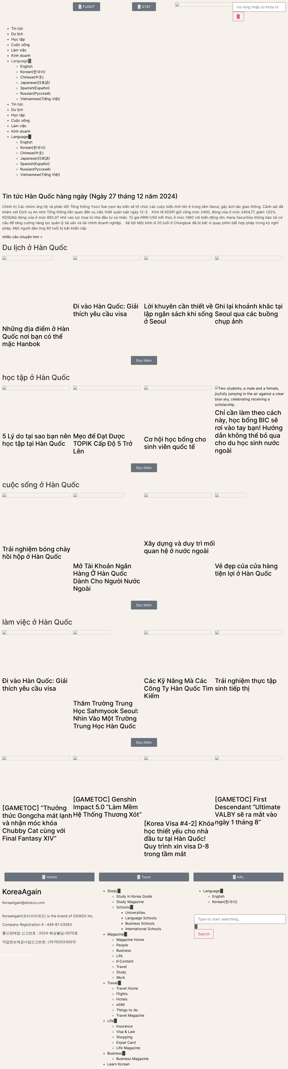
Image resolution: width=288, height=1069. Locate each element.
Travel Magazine (130, 1015)
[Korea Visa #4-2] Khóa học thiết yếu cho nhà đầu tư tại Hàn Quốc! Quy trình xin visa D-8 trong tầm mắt (179, 838)
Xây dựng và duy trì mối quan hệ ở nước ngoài (179, 547)
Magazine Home (130, 939)
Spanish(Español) (35, 88)
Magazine (115, 934)
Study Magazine (130, 901)
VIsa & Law (125, 1031)
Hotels (121, 999)
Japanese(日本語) (35, 82)
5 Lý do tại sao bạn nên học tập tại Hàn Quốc (36, 440)
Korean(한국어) (32, 71)
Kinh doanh (20, 55)
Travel (121, 966)
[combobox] (240, 919)
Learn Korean (118, 1064)
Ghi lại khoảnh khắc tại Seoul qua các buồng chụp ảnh (249, 313)
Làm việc (19, 50)
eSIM (120, 1004)
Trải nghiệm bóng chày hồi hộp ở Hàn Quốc (36, 553)
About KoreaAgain (17, 955)
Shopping (124, 1037)
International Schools (143, 928)
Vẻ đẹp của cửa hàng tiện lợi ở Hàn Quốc (246, 569)
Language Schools (141, 918)
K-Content (124, 961)
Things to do (127, 1010)
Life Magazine (128, 1048)
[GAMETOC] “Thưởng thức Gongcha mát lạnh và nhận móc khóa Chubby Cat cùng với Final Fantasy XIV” (37, 823)
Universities (135, 912)
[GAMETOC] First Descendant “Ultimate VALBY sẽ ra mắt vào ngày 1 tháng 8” (247, 810)
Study (112, 891)
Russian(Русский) (35, 93)
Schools (123, 907)
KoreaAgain (21, 891)
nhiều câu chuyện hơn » (22, 236)
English (26, 66)
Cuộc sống (20, 44)
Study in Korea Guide (134, 896)
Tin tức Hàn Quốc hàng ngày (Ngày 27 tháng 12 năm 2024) (90, 196)
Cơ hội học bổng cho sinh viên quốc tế (175, 443)
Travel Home (127, 988)
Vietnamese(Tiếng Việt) (40, 99)
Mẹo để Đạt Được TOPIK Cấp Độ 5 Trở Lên (102, 443)
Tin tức (17, 28)
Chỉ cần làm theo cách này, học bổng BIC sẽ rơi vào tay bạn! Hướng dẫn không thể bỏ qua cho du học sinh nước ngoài (249, 431)
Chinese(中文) (32, 77)
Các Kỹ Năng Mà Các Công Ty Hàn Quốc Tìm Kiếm (178, 688)
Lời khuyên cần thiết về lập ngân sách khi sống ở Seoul (178, 313)
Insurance (124, 1026)
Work (120, 977)
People (122, 945)
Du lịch (17, 34)
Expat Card (126, 1042)
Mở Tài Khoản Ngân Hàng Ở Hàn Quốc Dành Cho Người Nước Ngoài (106, 577)
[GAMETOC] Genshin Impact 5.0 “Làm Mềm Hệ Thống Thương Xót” (107, 806)
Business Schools (140, 923)
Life (119, 956)
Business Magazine (132, 1058)
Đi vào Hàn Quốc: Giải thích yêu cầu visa (105, 310)
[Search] (238, 16)
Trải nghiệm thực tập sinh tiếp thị (246, 684)
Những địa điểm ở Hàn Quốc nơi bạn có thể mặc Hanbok (35, 336)
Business (123, 950)
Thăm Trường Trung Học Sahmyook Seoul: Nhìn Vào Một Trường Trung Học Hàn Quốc (106, 714)
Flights (122, 993)
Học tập (18, 39)
